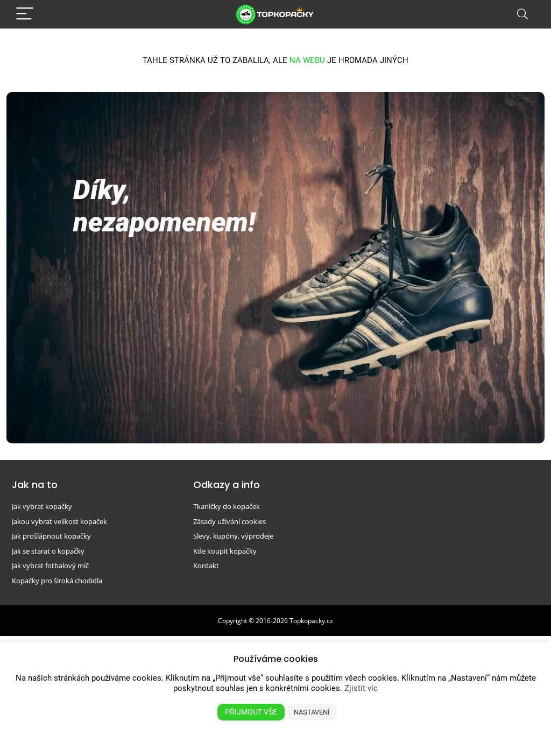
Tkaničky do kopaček (226, 506)
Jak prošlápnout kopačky (51, 536)
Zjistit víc (361, 688)
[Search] (522, 14)
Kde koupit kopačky (225, 551)
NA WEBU (307, 60)
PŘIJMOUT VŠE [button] (251, 712)
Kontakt (206, 565)
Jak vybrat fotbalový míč (50, 565)
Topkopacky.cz (311, 620)
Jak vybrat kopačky (42, 506)
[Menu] (25, 14)
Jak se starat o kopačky (48, 551)
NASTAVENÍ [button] (312, 712)
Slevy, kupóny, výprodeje (233, 536)
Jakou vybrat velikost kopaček (59, 521)
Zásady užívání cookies (229, 521)
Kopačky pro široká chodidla (57, 580)
